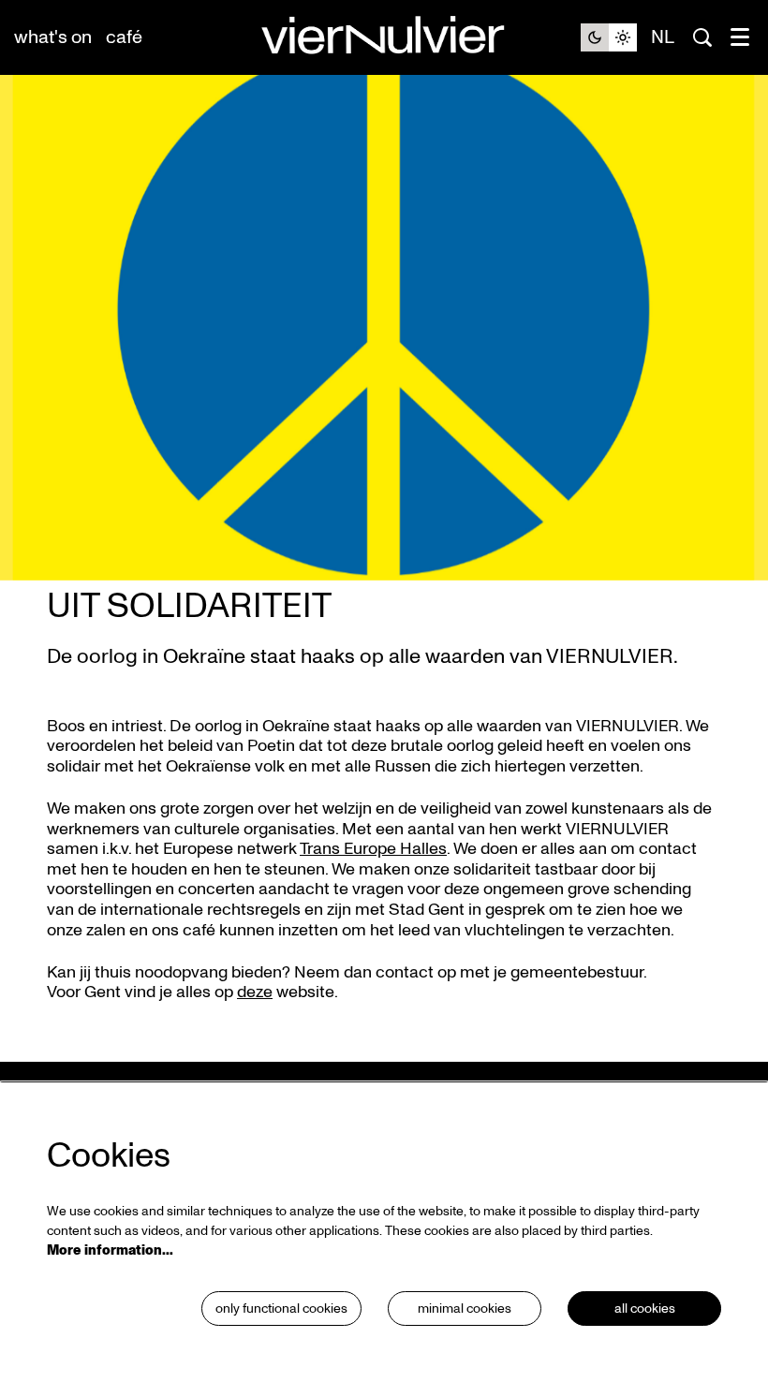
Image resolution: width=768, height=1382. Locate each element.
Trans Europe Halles (373, 848)
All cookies (644, 1308)
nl (662, 37)
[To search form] (702, 37)
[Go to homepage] (384, 38)
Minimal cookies (464, 1308)
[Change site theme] (609, 37)
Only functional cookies (281, 1308)
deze (255, 992)
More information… (110, 1250)
